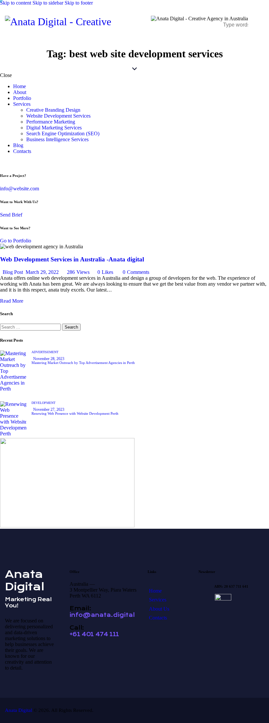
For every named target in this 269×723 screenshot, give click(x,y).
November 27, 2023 (48, 409)
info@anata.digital (102, 615)
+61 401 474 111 (94, 634)
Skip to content (15, 3)
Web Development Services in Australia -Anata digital (72, 259)
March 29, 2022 (42, 272)
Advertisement (44, 352)
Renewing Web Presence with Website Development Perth (74, 413)
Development (43, 403)
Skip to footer (79, 3)
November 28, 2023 (48, 358)
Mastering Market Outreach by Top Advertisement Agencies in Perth (83, 363)
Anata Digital (18, 710)
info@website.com (19, 188)
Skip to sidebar (47, 3)
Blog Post (13, 272)
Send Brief (11, 215)
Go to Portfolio (15, 240)
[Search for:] (31, 327)
